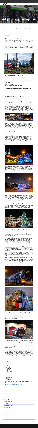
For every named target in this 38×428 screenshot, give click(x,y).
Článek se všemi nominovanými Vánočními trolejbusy (14, 384)
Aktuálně (7, 35)
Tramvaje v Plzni (7, 399)
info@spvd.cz (19, 1)
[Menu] (34, 4)
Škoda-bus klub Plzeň (8, 395)
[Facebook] (18, 0)
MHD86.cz (6, 101)
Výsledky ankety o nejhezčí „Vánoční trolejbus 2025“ (17, 96)
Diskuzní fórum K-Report (8, 401)
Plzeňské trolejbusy (19, 101)
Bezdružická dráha (7, 394)
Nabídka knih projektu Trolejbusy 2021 (14, 75)
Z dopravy (6, 403)
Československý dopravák (9, 405)
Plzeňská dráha (7, 407)
